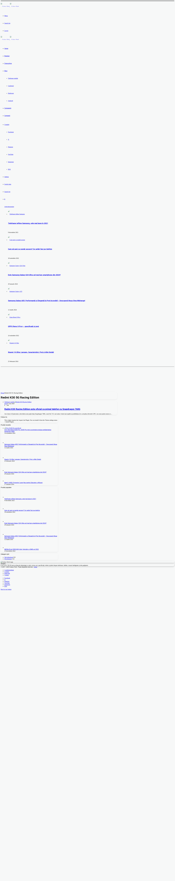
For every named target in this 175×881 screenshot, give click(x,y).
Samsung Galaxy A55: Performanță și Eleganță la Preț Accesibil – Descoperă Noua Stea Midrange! (46, 301)
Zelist (35, 695)
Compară (7, 116)
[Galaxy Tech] (10, 6)
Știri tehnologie (8, 685)
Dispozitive (8, 63)
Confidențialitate (9, 698)
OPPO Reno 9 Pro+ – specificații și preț (23, 326)
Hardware (11, 93)
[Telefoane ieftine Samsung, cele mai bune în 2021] (16, 214)
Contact (6, 703)
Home (6, 48)
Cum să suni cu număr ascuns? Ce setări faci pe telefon (30, 249)
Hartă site (7, 701)
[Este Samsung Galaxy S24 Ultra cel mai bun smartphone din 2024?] (16, 265)
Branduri (7, 56)
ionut (5, 403)
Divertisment (8, 687)
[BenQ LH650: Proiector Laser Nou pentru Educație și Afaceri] (11, 481)
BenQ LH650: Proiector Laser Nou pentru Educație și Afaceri (23, 483)
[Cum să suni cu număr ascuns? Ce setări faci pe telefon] (16, 240)
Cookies (6, 700)
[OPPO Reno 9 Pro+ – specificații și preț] (14, 317)
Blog (5, 71)
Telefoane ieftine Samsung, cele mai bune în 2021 (28, 223)
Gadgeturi (11, 86)
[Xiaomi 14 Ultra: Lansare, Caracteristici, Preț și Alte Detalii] (13, 343)
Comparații (7, 108)
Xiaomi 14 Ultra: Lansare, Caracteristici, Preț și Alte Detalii (31, 352)
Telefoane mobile (13, 78)
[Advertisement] (55, 379)
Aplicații (10, 101)
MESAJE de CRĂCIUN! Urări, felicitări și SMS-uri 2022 (21, 677)
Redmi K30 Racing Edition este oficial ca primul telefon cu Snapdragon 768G (42, 409)
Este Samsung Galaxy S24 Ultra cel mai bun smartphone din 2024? (34, 275)
